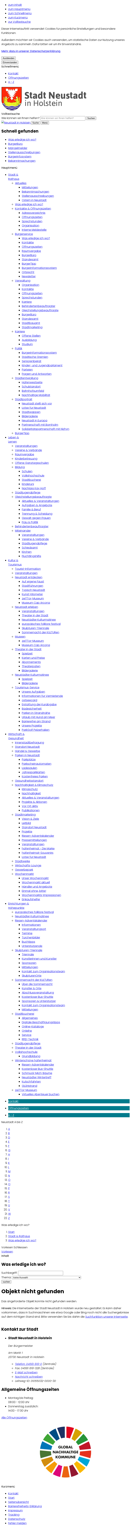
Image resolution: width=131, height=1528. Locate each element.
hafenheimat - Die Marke (38, 848)
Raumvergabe (31, 251)
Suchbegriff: (9, 1273)
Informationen (31, 925)
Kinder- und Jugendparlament (42, 365)
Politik (18, 348)
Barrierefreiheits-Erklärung (25, 1506)
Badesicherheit (32, 709)
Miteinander (23, 531)
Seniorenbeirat (31, 361)
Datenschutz (16, 1519)
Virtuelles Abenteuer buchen (40, 1094)
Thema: (6, 1277)
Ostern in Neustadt (34, 200)
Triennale (28, 954)
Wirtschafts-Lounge (28, 865)
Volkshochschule (33, 476)
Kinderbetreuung (26, 459)
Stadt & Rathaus (19, 1236)
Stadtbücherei (31, 480)
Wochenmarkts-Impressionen (41, 895)
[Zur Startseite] (44, 110)
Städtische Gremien (35, 357)
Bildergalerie (30, 416)
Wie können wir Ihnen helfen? (20, 118)
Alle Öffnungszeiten (14, 1418)
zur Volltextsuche (19, 22)
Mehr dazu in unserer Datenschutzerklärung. (31, 51)
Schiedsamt (30, 548)
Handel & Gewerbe (27, 751)
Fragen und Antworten (37, 374)
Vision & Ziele (30, 819)
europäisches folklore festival (41, 624)
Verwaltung (22, 281)
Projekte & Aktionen (34, 802)
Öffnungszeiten (18, 78)
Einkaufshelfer (31, 899)
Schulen (27, 471)
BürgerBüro (15, 144)
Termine (27, 933)
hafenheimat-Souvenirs (37, 853)
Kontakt (13, 73)
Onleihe (27, 1031)
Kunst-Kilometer (32, 594)
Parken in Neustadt (27, 755)
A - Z (11, 82)
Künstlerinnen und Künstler (39, 959)
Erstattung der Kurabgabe (39, 704)
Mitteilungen (30, 187)
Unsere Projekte (32, 726)
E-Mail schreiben (26, 1372)
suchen (6, 1282)
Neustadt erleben (26, 607)
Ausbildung (29, 340)
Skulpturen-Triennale (35, 628)
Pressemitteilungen (34, 840)
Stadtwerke (22, 861)
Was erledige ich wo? (22, 140)
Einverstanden (10, 62)
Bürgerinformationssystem (39, 268)
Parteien (27, 370)
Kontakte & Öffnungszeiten (33, 209)
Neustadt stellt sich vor (37, 403)
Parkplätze (29, 759)
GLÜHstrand (29, 1086)
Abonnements (31, 662)
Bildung (20, 467)
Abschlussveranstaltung (38, 993)
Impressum (15, 1510)
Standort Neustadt (27, 747)
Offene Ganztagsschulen (32, 463)
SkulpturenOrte (31, 976)
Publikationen (31, 810)
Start (11, 1232)
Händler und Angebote (37, 887)
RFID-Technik (30, 1039)
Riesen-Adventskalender (38, 836)
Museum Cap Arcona (36, 603)
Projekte (27, 832)
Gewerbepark (24, 870)
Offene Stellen (31, 336)
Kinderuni (28, 484)
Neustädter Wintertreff (36, 1077)
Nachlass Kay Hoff (34, 488)
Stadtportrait (23, 399)
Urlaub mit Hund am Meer (38, 717)
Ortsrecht (28, 272)
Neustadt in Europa (34, 420)
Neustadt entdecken (28, 577)
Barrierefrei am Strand (36, 721)
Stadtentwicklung (26, 378)
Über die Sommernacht (37, 984)
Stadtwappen (31, 412)
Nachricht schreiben (29, 1377)
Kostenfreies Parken (35, 776)
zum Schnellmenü (20, 13)
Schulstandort (31, 387)
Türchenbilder (31, 937)
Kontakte (28, 242)
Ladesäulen (29, 768)
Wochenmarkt (24, 874)
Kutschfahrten (31, 1082)
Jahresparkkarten (33, 772)
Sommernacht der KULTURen (40, 632)
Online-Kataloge (33, 1026)
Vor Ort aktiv (30, 806)
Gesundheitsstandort (29, 781)
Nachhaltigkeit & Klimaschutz (34, 785)
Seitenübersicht (18, 1502)
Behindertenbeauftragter (38, 306)
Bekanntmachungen (21, 161)
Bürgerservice (24, 234)
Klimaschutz (30, 789)
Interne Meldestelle (34, 230)
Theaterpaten (31, 666)
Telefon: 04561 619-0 (28, 1364)
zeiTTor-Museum (33, 598)
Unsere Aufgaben (33, 692)
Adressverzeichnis (33, 213)
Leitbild (26, 823)
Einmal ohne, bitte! (34, 891)
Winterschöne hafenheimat (33, 1060)
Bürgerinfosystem (19, 156)
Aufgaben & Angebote (37, 505)
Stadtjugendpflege (27, 492)
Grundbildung (31, 1056)
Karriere (27, 302)
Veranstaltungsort (34, 929)
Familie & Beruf (31, 509)
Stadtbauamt (31, 323)
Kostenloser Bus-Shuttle (37, 997)
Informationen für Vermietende (42, 696)
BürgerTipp (29, 264)
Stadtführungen (32, 586)
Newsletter (29, 276)
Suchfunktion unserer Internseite (106, 1317)
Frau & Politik (30, 522)
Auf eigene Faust (33, 581)
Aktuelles (20, 183)
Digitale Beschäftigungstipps (41, 1022)
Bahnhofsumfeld (33, 391)
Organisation (30, 225)
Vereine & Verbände (28, 450)
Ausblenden (8, 58)
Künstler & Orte (31, 988)
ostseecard (29, 700)
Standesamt (30, 259)
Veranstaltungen (26, 446)
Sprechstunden (32, 221)
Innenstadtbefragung (29, 743)
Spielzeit (27, 654)
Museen (20, 637)
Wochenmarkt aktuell (36, 882)
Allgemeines (30, 1018)
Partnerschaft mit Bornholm (40, 425)
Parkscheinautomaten (36, 764)
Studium (27, 344)
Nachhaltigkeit (31, 793)
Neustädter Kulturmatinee (39, 620)
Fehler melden (17, 1523)
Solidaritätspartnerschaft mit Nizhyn (45, 429)
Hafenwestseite (32, 382)
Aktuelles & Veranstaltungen (40, 501)
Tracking (13, 1515)
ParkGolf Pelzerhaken (35, 730)
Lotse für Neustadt (34, 408)
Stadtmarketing (32, 327)
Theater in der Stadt (35, 615)
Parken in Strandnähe (36, 713)
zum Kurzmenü (18, 17)
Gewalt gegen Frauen (36, 518)
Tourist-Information (28, 569)
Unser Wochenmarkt (35, 878)
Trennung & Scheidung (37, 514)
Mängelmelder (17, 148)
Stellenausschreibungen (24, 152)
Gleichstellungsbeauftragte (40, 310)
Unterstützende (32, 946)
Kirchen (27, 552)
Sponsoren (29, 963)
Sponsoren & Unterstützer (39, 1001)
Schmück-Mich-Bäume (37, 1073)
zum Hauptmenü (19, 9)
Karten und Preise (33, 658)
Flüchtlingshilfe (31, 556)
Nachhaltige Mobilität (36, 395)
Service (26, 1035)
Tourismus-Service (27, 687)
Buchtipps (28, 942)
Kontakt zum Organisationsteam (43, 971)
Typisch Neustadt (33, 590)
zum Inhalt (15, 5)
